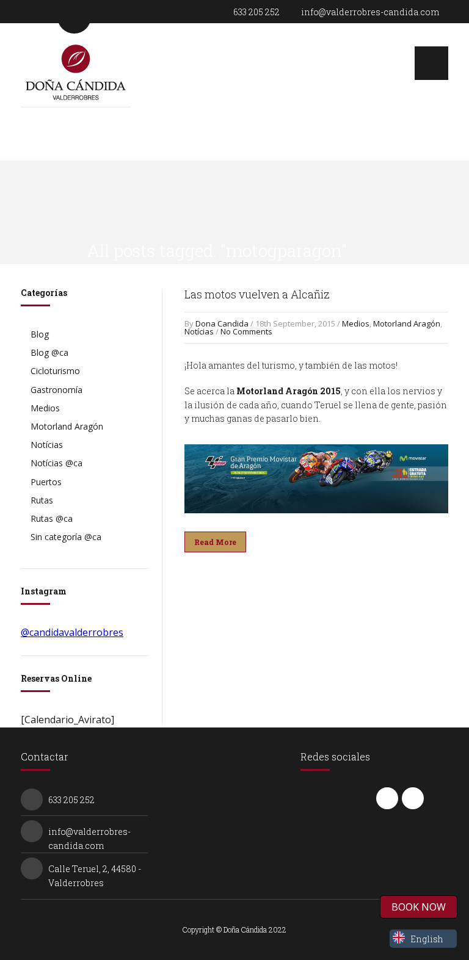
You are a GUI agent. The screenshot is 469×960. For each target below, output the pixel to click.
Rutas (42, 500)
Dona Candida (222, 323)
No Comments (246, 331)
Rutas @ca (52, 518)
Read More (215, 542)
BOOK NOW (418, 907)
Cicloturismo (55, 371)
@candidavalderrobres (72, 632)
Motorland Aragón (406, 323)
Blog (40, 334)
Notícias (199, 331)
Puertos (46, 482)
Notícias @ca (56, 463)
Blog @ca (49, 352)
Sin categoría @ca (66, 537)
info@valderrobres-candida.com (370, 12)
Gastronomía (56, 389)
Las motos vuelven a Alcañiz (257, 294)
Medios (355, 323)
